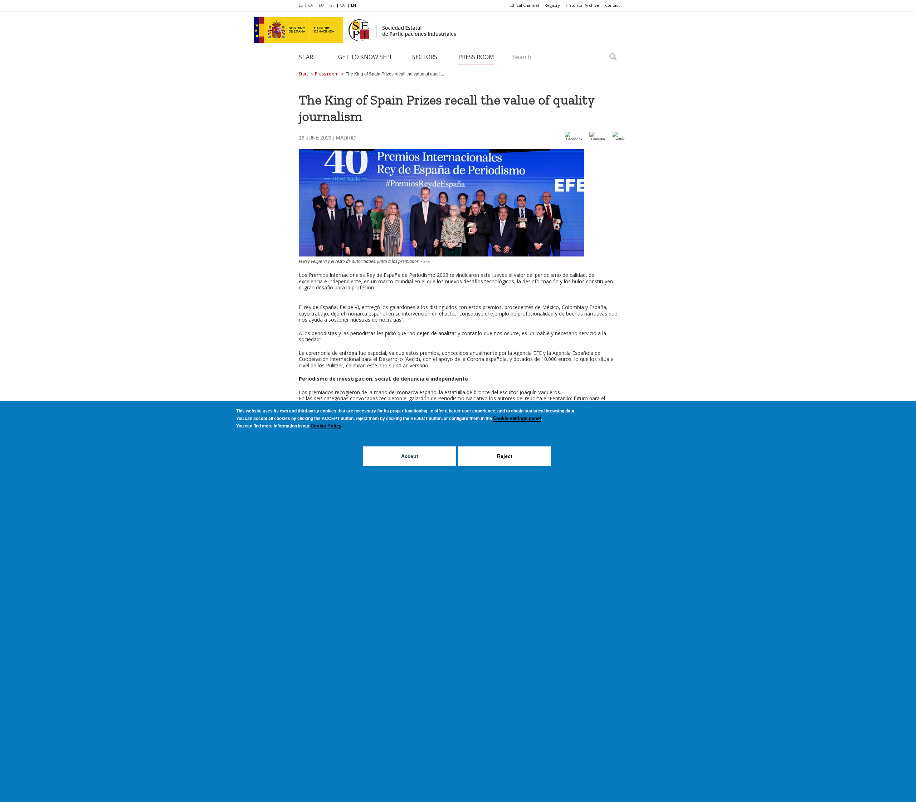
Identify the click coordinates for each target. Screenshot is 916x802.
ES (301, 5)
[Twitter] (619, 139)
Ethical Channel (524, 5)
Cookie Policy (326, 426)
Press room (476, 57)
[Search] (613, 57)
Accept (409, 456)
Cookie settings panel (517, 418)
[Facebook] (574, 139)
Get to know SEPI (364, 57)
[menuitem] (302, 5)
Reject (504, 456)
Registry (552, 5)
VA (342, 5)
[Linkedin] (597, 139)
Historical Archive (582, 5)
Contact (612, 5)
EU (321, 5)
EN (353, 5)
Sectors (424, 57)
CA (310, 5)
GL (332, 5)
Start (308, 57)
